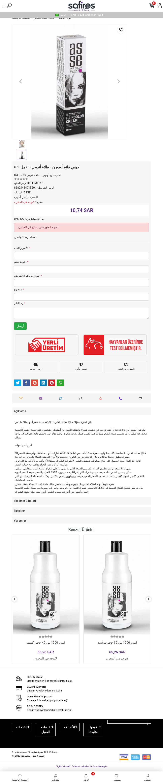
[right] (148, 599)
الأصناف (69, 727)
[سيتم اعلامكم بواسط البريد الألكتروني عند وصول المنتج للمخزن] (101, 398)
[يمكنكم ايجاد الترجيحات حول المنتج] (141, 398)
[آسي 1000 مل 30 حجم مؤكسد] (46, 584)
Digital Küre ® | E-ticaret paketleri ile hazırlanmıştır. (82, 766)
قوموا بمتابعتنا (93, 729)
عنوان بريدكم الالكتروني (28, 275)
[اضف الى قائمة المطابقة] (81, 398)
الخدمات (21, 727)
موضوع (19, 289)
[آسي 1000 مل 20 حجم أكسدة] (117, 584)
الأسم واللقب (22, 248)
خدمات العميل (45, 729)
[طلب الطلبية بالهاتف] (121, 398)
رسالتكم (19, 303)
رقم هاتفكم (21, 261)
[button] (20, 81)
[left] (14, 599)
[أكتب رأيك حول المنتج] (61, 398)
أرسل (20, 326)
